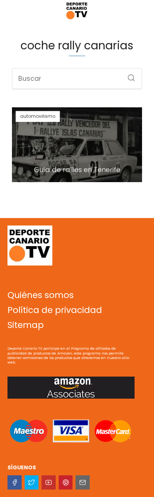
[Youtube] (48, 482)
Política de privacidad (54, 310)
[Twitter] (32, 482)
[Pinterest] (66, 482)
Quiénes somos (40, 295)
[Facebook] (14, 482)
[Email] (83, 482)
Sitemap (25, 325)
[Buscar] (128, 75)
